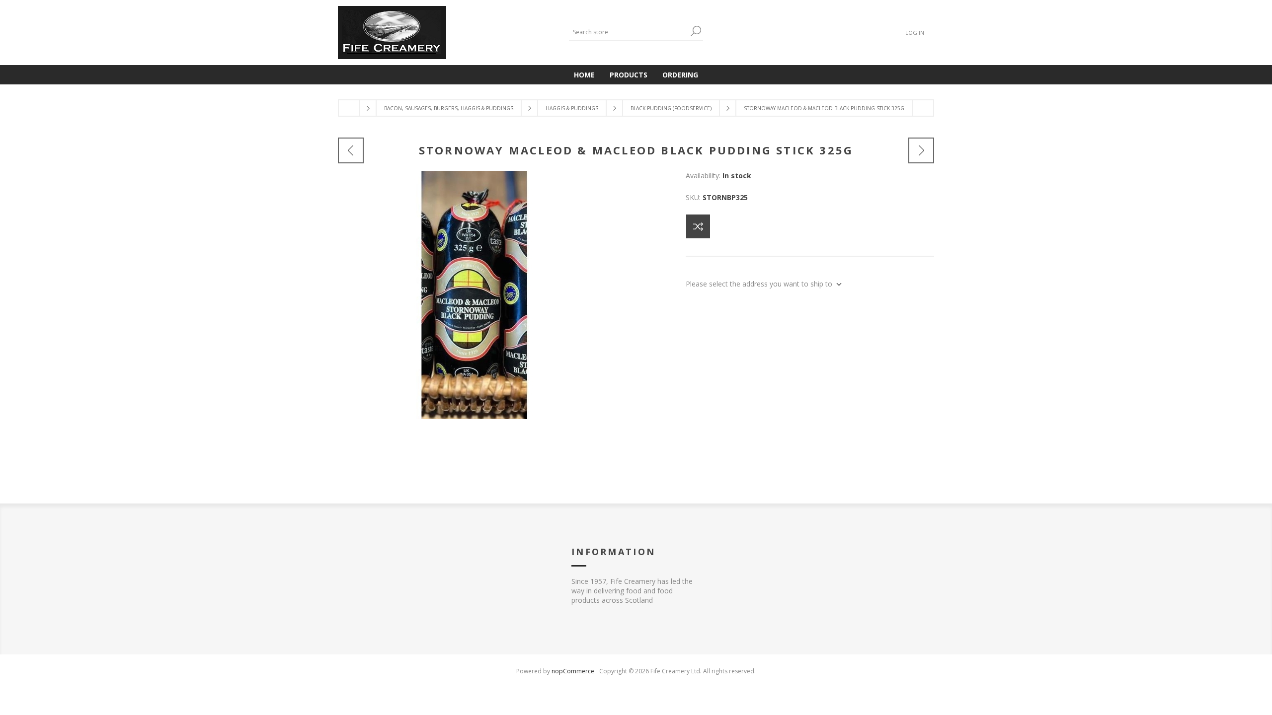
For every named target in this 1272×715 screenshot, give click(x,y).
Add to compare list (698, 226)
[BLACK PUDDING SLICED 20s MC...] (921, 150)
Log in (914, 32)
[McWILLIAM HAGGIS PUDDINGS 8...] (351, 150)
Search (695, 31)
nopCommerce (573, 671)
